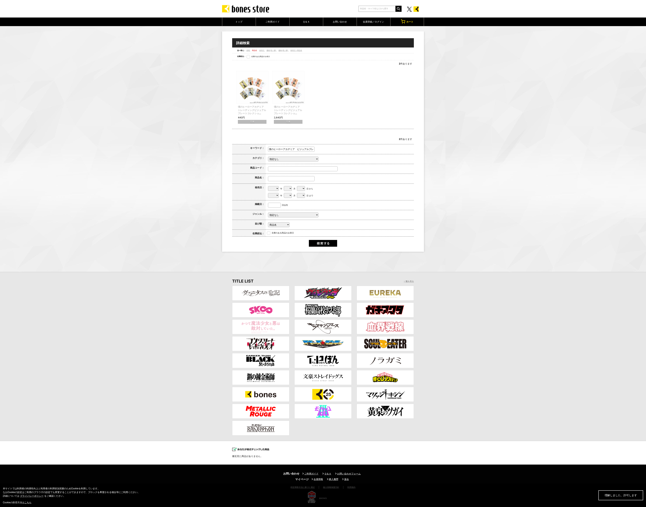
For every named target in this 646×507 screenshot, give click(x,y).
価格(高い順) (283, 50)
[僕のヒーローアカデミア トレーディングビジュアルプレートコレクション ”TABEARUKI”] (252, 87)
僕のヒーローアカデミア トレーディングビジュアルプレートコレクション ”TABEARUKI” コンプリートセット (288, 113)
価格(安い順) (271, 50)
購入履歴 (333, 479)
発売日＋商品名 (296, 50)
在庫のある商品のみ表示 (260, 56)
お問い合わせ (340, 21)
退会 (346, 479)
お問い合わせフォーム (349, 473)
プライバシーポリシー (32, 495)
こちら (27, 502)
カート (409, 21)
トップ (238, 21)
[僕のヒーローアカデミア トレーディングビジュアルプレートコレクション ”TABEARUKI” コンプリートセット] (288, 87)
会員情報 (318, 479)
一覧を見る (409, 281)
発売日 (262, 50)
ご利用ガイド (272, 21)
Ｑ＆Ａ (306, 21)
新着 (248, 50)
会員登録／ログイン (373, 21)
